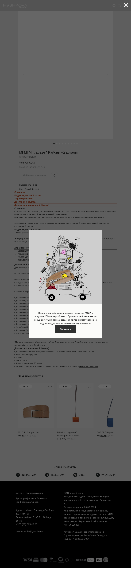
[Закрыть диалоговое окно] (126, 5)
